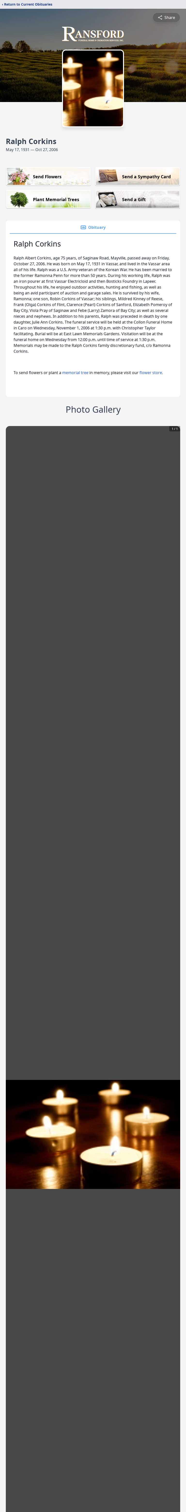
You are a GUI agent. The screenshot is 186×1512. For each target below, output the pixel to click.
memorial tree (75, 372)
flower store (151, 372)
